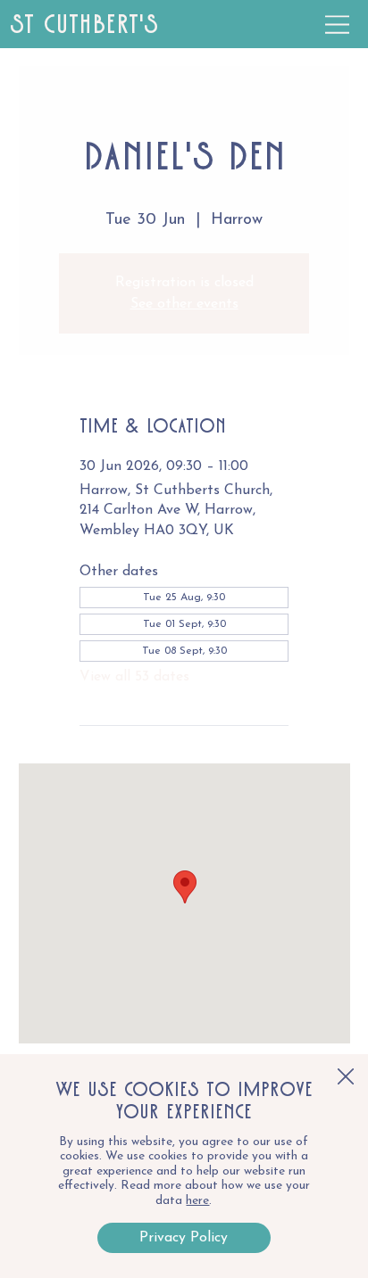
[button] (346, 1077)
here (197, 1201)
